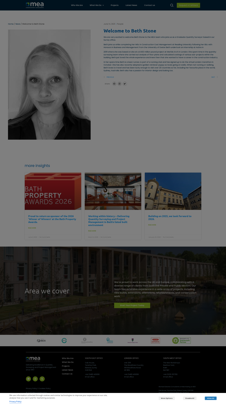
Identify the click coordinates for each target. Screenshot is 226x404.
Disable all (189, 398)
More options (166, 398)
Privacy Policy (15, 401)
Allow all (210, 398)
